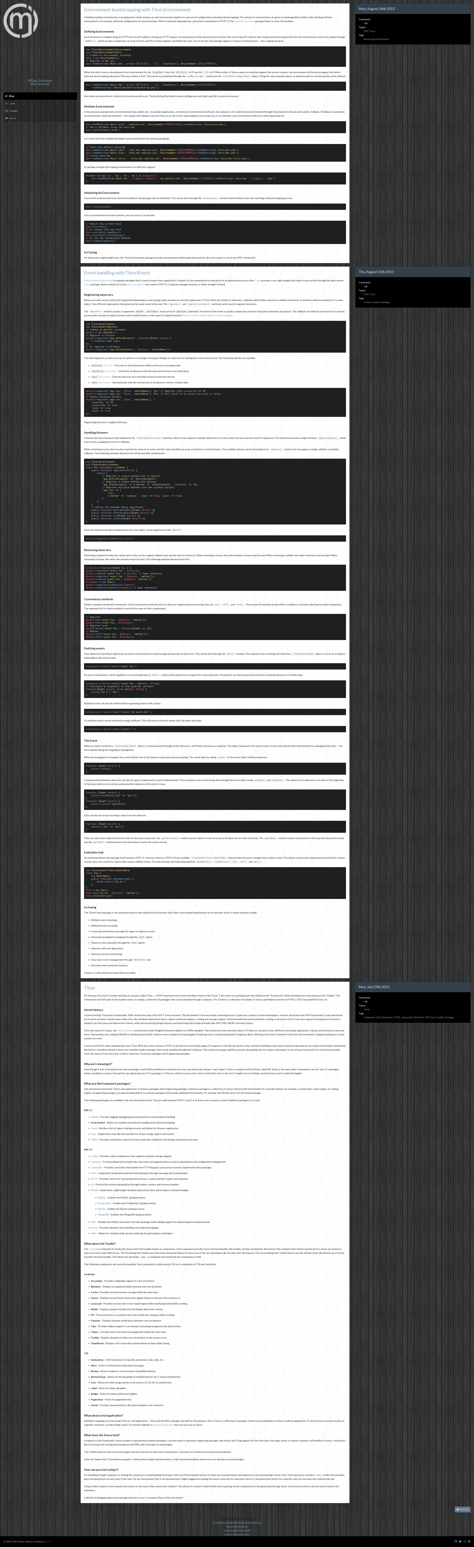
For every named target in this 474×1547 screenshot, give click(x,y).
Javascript (407, 1017)
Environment (382, 39)
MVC (93, 1222)
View (94, 1233)
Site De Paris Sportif (237, 1526)
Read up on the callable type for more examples (207, 315)
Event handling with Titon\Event (117, 272)
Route (94, 1227)
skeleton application (163, 1424)
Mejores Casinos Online (237, 1534)
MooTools (418, 1017)
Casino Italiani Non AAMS (237, 1530)
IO (92, 1184)
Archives (464, 1509)
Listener (375, 302)
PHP (366, 31)
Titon (372, 31)
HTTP (94, 1178)
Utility (94, 1139)
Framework (387, 1017)
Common (96, 1161)
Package (385, 302)
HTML (397, 1017)
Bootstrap (369, 39)
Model (94, 1190)
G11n (94, 1173)
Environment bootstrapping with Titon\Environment (137, 9)
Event (367, 302)
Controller (96, 1167)
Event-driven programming (98, 280)
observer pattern (136, 284)
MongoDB (103, 1214)
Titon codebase (125, 1030)
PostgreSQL (104, 1203)
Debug (94, 1116)
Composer (369, 1017)
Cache (94, 1156)
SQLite (101, 1208)
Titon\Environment (244, 21)
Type (93, 1133)
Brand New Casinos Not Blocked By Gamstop (237, 1522)
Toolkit (440, 1017)
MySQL (102, 1197)
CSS (377, 1017)
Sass (433, 1017)
